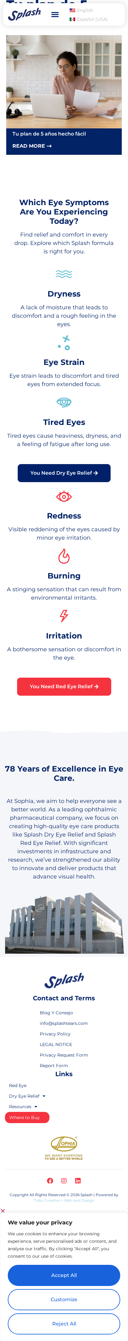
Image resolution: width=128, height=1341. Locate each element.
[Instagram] (64, 1181)
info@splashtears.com (64, 1023)
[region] (64, 1276)
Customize (64, 1299)
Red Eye (17, 1085)
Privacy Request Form (64, 1055)
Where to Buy (24, 1117)
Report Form (54, 1065)
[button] (55, 14)
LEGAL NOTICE (56, 1044)
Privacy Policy (55, 1034)
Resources (20, 1106)
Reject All (64, 1324)
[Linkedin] (78, 1181)
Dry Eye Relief (24, 1096)
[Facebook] (50, 1181)
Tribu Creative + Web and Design (64, 1200)
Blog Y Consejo (56, 1013)
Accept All (64, 1275)
